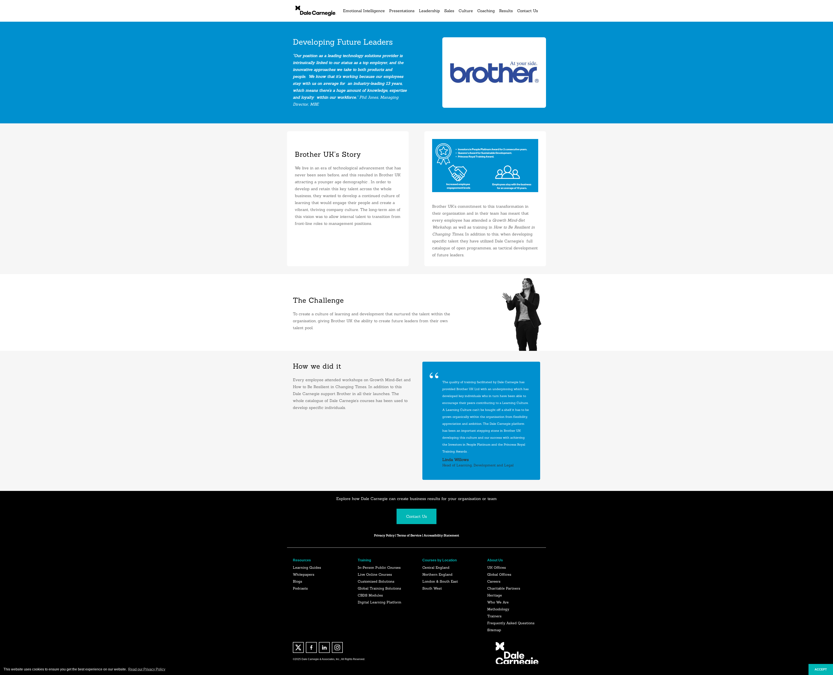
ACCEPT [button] (821, 669)
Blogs (297, 581)
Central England (435, 567)
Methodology (498, 609)
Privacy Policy (384, 535)
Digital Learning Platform (379, 602)
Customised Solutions (376, 581)
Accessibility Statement (441, 535)
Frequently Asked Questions (511, 623)
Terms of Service (409, 535)
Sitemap (494, 630)
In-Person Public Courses (379, 567)
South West (432, 588)
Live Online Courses (375, 574)
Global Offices (499, 574)
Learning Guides (307, 567)
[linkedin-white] (324, 647)
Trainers (494, 616)
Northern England (437, 574)
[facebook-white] (311, 647)
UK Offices (496, 567)
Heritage (494, 595)
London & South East (440, 581)
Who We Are (498, 602)
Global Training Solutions (379, 588)
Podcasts (300, 588)
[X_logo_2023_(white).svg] (298, 647)
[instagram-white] (337, 647)
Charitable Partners (503, 588)
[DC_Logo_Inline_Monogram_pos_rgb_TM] (315, 11)
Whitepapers (303, 574)
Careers (493, 581)
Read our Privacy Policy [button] (146, 669)
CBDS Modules (370, 595)
